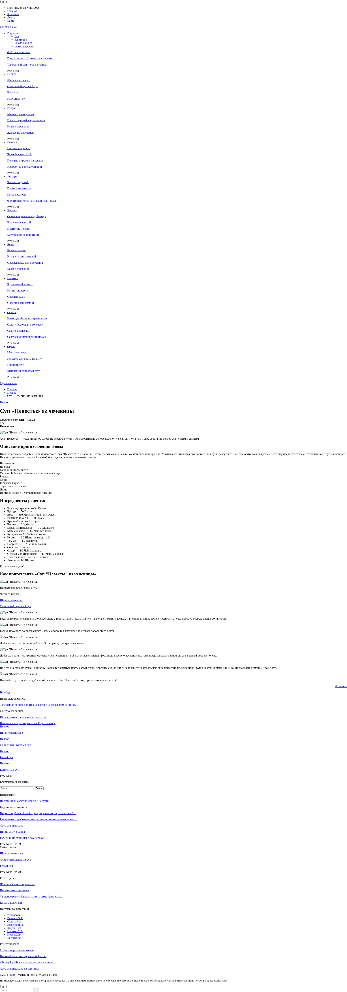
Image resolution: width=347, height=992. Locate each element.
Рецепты (12, 33)
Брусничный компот (20, 284)
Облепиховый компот (20, 302)
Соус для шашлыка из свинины (19, 968)
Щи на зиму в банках (13, 831)
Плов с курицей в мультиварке (26, 120)
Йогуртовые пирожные (14, 890)
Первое (11, 73)
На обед (5, 692)
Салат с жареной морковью (17, 950)
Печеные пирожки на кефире (25, 160)
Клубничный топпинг (13, 807)
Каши (10, 244)
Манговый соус (16, 352)
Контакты (13, 14)
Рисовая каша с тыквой (21, 256)
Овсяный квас (16, 296)
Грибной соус (15, 364)
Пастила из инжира (19, 188)
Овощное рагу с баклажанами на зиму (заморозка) (31, 896)
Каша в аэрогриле (18, 126)
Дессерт (12, 176)
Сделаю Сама (8, 26)
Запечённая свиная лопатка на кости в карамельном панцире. (38, 704)
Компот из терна (17, 290)
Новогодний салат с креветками (27, 318)
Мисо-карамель (16, 194)
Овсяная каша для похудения (25, 262)
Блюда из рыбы (23, 46)
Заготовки (20, 39)
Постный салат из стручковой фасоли (23, 956)
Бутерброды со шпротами (23, 234)
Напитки (12, 278)
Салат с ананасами (18, 330)
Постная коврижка (18, 148)
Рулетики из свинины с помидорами (22, 837)
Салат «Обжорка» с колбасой (25, 324)
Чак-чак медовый (18, 182)
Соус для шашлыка (11, 825)
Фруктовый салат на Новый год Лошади (32, 200)
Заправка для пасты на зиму (24, 358)
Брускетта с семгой (19, 222)
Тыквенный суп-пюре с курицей (27, 64)
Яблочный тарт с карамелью (17, 884)
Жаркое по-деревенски (21, 132)
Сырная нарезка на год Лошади (26, 216)
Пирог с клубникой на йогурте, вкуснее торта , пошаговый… (38, 813)
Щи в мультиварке (18, 80)
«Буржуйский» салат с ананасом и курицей (26, 962)
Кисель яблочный (11, 902)
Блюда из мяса (23, 42)
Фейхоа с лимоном (18, 52)
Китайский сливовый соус (23, 370)
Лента (11, 17)
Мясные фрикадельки (20, 114)
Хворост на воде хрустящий (24, 166)
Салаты (11, 312)
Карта (10, 20)
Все (16, 36)
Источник (341, 686)
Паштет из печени (18, 228)
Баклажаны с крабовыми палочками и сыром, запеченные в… (38, 819)
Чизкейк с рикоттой (19, 154)
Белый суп (13, 92)
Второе (11, 108)
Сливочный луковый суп (22, 86)
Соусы (11, 346)
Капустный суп (16, 98)
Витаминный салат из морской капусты (24, 800)
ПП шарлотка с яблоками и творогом (23, 717)
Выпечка (12, 142)
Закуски (12, 210)
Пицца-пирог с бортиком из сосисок (29, 58)
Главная (12, 10)
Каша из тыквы (16, 250)
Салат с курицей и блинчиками (26, 336)
